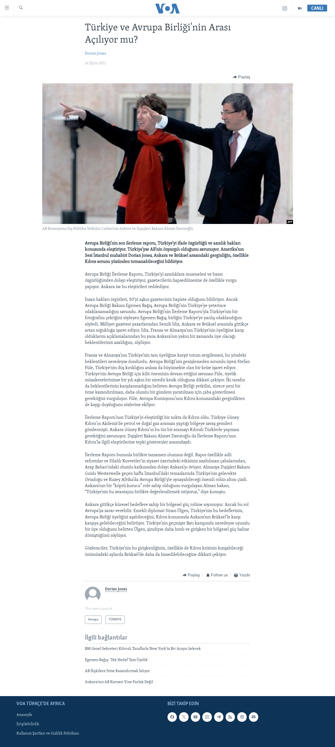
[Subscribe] (253, 717)
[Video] (300, 8)
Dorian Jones (95, 54)
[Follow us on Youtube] (195, 717)
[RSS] (230, 717)
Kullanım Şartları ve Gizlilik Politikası (47, 733)
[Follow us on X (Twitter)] (183, 717)
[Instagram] (285, 8)
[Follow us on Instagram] (207, 717)
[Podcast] (241, 717)
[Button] (241, 77)
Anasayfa (24, 715)
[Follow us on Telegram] (218, 717)
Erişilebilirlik (27, 724)
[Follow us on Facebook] (172, 717)
